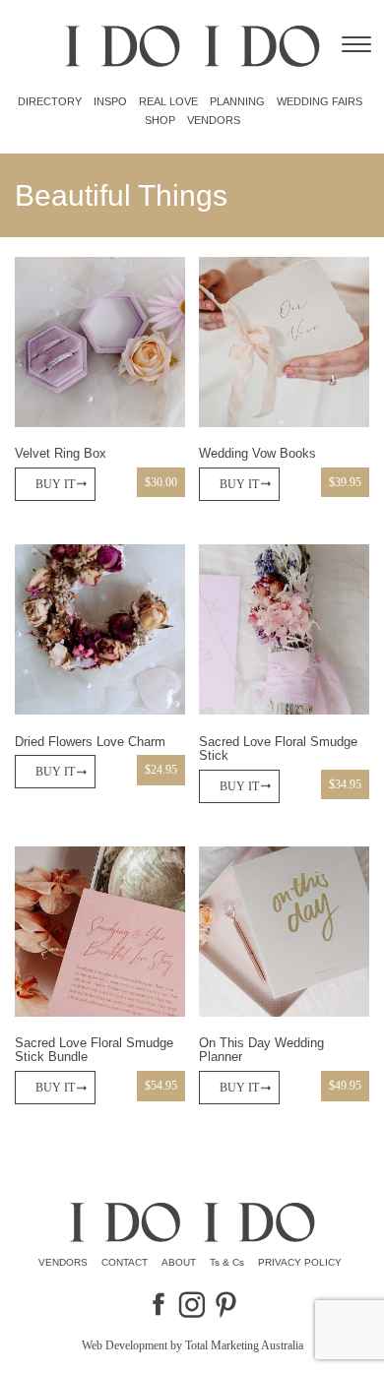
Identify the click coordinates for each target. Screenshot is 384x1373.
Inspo (110, 101)
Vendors (213, 120)
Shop (160, 120)
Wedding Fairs (319, 101)
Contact (124, 1262)
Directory (50, 101)
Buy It (55, 484)
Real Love (168, 101)
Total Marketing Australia (244, 1345)
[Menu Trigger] (356, 44)
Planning (237, 101)
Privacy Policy (300, 1262)
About (178, 1262)
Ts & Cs (227, 1262)
